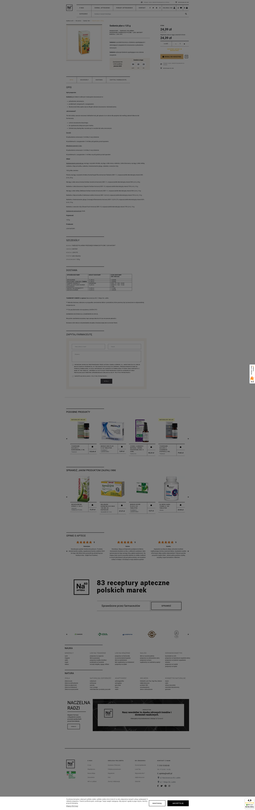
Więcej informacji (72, 806)
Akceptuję (178, 803)
